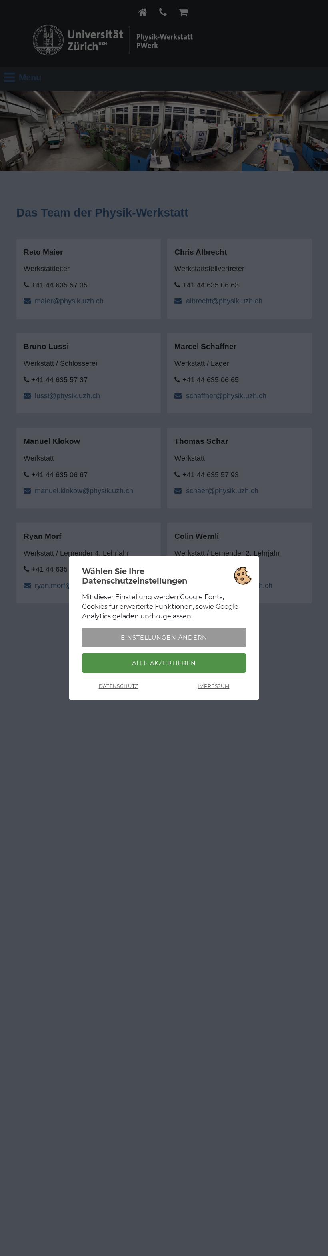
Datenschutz (118, 686)
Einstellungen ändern (164, 637)
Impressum (213, 686)
